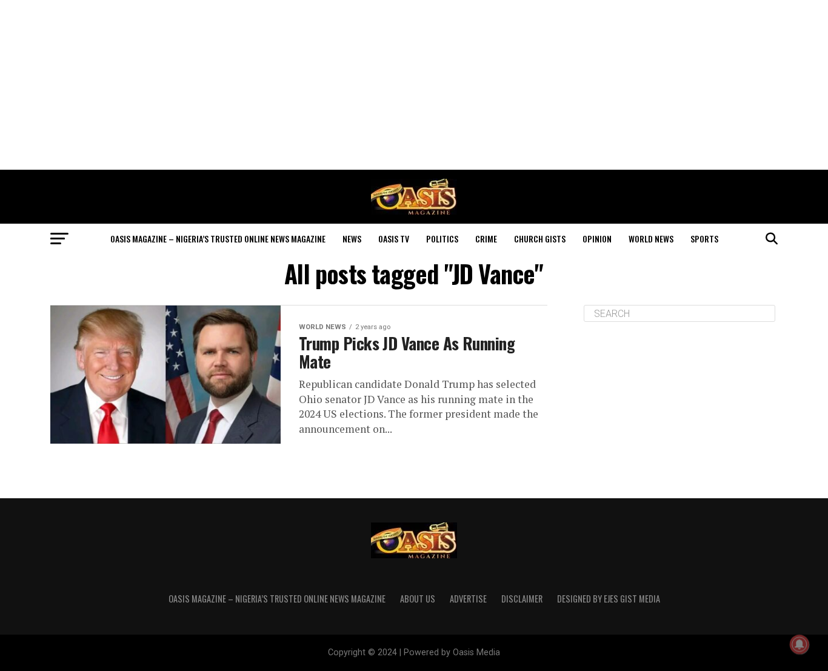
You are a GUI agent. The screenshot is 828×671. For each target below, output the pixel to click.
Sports (704, 238)
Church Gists (540, 238)
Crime (486, 238)
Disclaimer (522, 598)
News (351, 238)
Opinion (597, 238)
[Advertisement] (414, 85)
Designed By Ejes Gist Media (608, 598)
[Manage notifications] (799, 644)
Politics (442, 238)
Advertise (468, 598)
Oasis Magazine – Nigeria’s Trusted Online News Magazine (218, 238)
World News (651, 238)
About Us (417, 598)
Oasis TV (393, 238)
